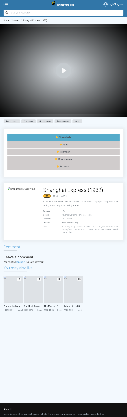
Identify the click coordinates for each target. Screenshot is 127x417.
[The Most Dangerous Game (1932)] (33, 289)
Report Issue (64, 121)
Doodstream (65, 159)
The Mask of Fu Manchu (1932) (53, 306)
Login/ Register (116, 4)
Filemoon (64, 151)
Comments (46, 121)
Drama (74, 215)
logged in (20, 262)
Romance (81, 215)
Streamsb (64, 166)
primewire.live (65, 4)
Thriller (89, 215)
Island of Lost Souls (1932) (73, 306)
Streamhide (64, 137)
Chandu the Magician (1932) (13, 306)
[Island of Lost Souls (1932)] (73, 289)
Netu (65, 144)
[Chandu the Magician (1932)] (13, 289)
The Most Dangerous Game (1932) (33, 306)
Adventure (66, 215)
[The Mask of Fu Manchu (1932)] (53, 289)
